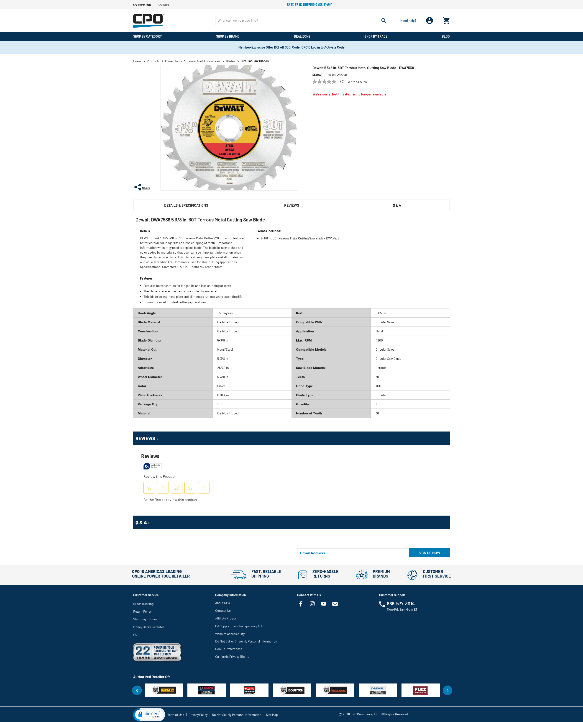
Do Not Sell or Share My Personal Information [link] (246, 641)
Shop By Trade (376, 36)
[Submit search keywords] (384, 20)
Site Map (272, 715)
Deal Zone (302, 36)
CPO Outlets (164, 4)
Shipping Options (145, 619)
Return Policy (142, 611)
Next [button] (447, 690)
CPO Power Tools (142, 4)
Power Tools (173, 61)
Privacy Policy (198, 715)
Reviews (291, 205)
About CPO (222, 603)
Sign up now (429, 552)
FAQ (135, 635)
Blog (446, 36)
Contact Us (223, 610)
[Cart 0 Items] (446, 19)
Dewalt (317, 74)
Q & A (397, 205)
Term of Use (175, 715)
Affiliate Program (226, 618)
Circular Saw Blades (255, 61)
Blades (230, 61)
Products (153, 61)
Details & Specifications (186, 205)
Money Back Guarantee (148, 627)
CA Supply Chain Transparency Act (238, 626)
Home (137, 61)
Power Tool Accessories (203, 61)
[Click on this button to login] (429, 20)
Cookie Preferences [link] (228, 649)
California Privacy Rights (232, 656)
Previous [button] (137, 690)
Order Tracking (143, 604)
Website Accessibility (230, 634)
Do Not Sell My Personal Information (236, 715)
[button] (149, 714)
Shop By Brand (227, 36)
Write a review (357, 81)
